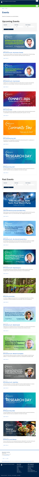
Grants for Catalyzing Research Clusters (26, 461)
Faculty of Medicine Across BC (32, 471)
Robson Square (30, 469)
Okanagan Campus (31, 466)
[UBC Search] (37, 1)
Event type (16, 24)
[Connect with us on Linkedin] (6, 458)
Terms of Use (9, 475)
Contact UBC (19, 465)
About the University (20, 466)
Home (3, 8)
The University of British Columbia (14, 2)
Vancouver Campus (31, 465)
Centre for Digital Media (31, 470)
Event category (28, 24)
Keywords (5, 24)
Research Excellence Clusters (5, 461)
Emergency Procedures (4, 475)
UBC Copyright (14, 475)
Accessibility (18, 475)
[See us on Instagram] (7, 458)
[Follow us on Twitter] (3, 458)
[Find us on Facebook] (2, 458)
